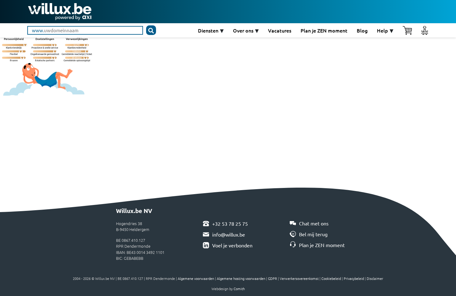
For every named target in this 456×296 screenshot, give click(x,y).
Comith (239, 288)
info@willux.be (228, 234)
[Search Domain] (151, 30)
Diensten (208, 30)
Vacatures (279, 30)
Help (382, 30)
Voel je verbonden (232, 245)
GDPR (272, 278)
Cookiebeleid (331, 278)
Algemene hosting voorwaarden (241, 278)
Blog (362, 30)
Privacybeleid (354, 278)
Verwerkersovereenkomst (299, 278)
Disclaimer (375, 278)
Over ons (243, 30)
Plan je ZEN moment (324, 30)
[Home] (59, 11)
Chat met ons (314, 223)
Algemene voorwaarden (196, 278)
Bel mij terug (313, 234)
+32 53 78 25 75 (230, 223)
